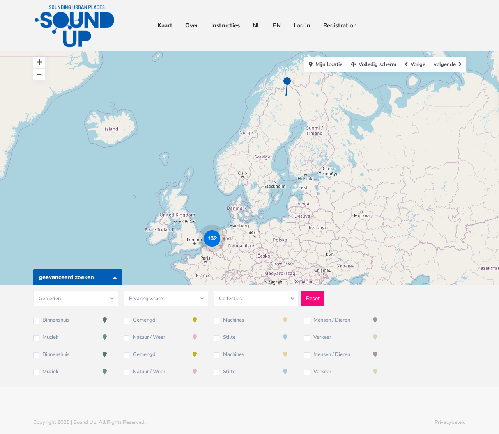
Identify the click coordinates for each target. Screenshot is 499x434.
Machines (233, 320)
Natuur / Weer (149, 337)
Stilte (229, 337)
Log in (302, 25)
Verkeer (322, 337)
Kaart (164, 25)
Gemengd (144, 320)
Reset (313, 298)
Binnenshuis (55, 320)
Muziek (50, 337)
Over (191, 25)
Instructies (225, 25)
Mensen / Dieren (331, 320)
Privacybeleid (450, 422)
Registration (340, 25)
